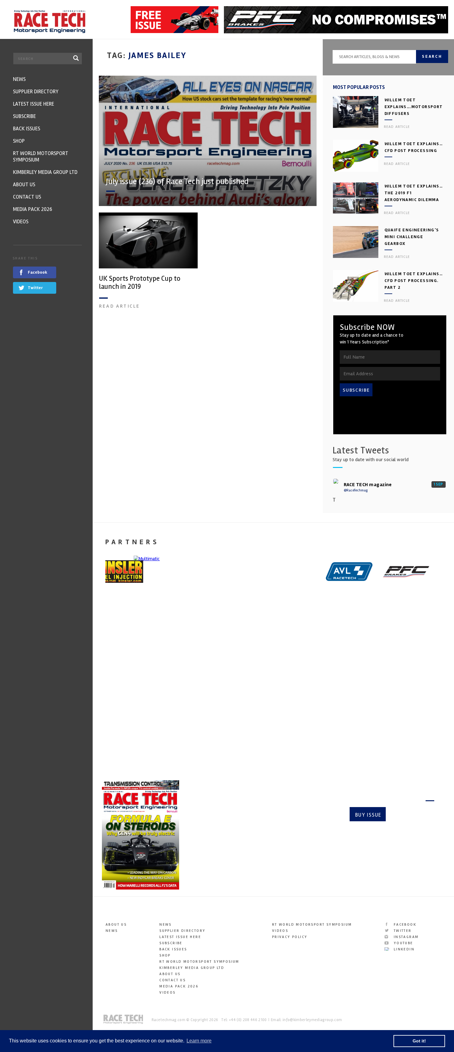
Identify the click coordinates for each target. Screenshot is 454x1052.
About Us (116, 924)
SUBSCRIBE (356, 390)
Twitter (401, 930)
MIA (105, 686)
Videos (167, 992)
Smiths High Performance (391, 690)
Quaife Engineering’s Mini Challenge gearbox (412, 236)
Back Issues (173, 949)
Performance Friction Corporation (211, 695)
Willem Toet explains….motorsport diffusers (414, 106)
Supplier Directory (182, 930)
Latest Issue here (180, 937)
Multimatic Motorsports (300, 690)
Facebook (404, 924)
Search (432, 56)
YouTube (402, 943)
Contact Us (172, 980)
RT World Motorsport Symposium (199, 961)
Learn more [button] (199, 1040)
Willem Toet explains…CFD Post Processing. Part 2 (414, 280)
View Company (118, 738)
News (112, 930)
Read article (119, 306)
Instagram (405, 937)
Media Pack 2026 (178, 986)
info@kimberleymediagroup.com (312, 1019)
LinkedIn (403, 949)
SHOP (165, 955)
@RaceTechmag (356, 490)
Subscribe (412, 815)
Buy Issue (368, 815)
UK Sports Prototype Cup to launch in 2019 (139, 282)
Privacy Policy (290, 937)
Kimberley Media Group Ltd (191, 968)
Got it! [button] (419, 1040)
